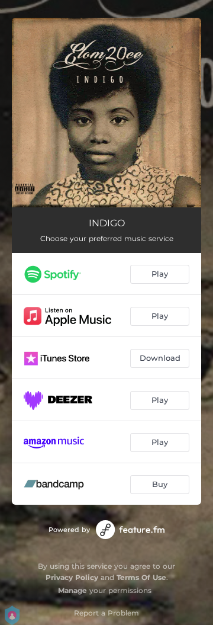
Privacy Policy (72, 577)
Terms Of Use (141, 577)
